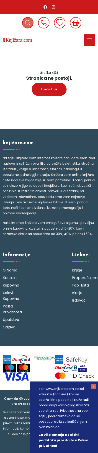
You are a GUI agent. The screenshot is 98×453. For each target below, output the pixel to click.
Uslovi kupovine (11, 295)
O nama (10, 270)
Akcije (77, 292)
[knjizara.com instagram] (53, 7)
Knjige (77, 270)
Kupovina (11, 285)
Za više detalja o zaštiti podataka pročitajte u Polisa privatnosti (63, 440)
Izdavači (79, 300)
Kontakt (10, 277)
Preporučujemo (83, 277)
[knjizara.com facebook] (45, 7)
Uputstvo (11, 319)
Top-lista (80, 285)
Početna (49, 89)
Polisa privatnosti (12, 309)
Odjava (9, 327)
